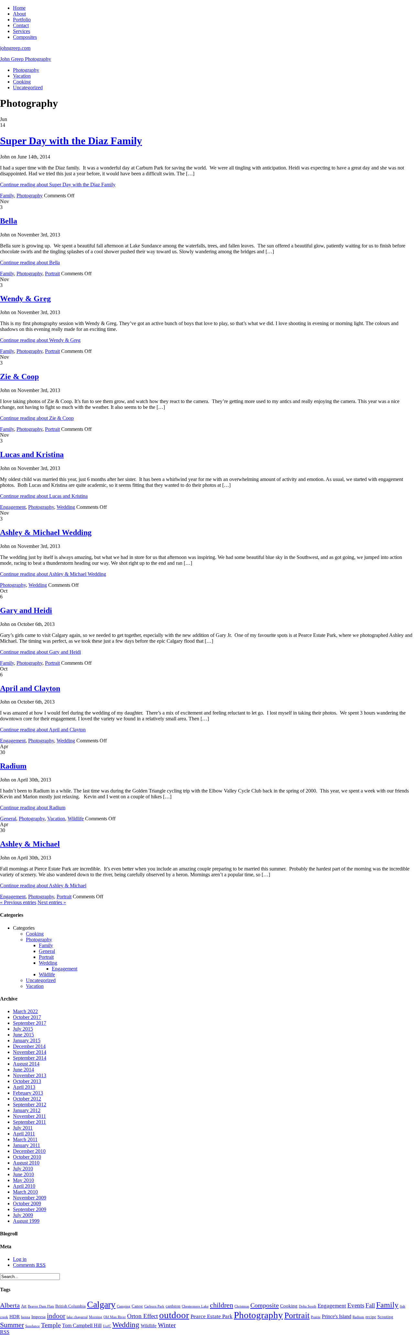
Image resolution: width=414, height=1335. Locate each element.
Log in (20, 1259)
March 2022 (25, 1011)
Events (355, 1305)
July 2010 (23, 1168)
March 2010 (25, 1192)
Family (7, 195)
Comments (29, 1265)
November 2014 (29, 1052)
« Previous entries (18, 902)
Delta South (307, 1306)
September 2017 (29, 1023)
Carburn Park (154, 1306)
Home (19, 8)
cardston (173, 1306)
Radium (13, 766)
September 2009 (29, 1209)
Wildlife (76, 818)
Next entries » (52, 902)
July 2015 (23, 1029)
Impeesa (38, 1316)
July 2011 (23, 1128)
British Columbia (70, 1306)
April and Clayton (30, 688)
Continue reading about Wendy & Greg (40, 340)
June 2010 (23, 1174)
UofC (107, 1326)
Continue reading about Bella (30, 262)
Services (21, 31)
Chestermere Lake (195, 1306)
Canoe (137, 1306)
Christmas (241, 1306)
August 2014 (26, 1064)
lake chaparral (77, 1317)
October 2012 (27, 1098)
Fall (370, 1305)
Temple (51, 1325)
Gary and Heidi (26, 610)
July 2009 (23, 1215)
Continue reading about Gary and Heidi (40, 652)
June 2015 (23, 1034)
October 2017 (27, 1017)
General (8, 818)
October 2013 (27, 1081)
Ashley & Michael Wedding (46, 532)
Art (24, 1306)
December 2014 (29, 1046)
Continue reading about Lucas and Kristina (44, 496)
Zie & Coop (19, 376)
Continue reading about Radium (32, 807)
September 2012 (29, 1104)
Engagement (13, 507)
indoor (56, 1316)
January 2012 (26, 1110)
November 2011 (29, 1116)
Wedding (66, 507)
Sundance (32, 1326)
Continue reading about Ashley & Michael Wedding (53, 574)
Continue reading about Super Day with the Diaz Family (57, 184)
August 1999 (26, 1221)
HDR (14, 1316)
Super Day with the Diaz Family (71, 141)
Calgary (101, 1304)
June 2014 (23, 1069)
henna (25, 1317)
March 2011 (25, 1139)
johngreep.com (15, 48)
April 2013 (24, 1087)
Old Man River (115, 1317)
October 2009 (27, 1203)
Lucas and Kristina (32, 454)
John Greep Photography (25, 59)
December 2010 (29, 1151)
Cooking (22, 81)
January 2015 (26, 1040)
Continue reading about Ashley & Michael (43, 885)
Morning (95, 1317)
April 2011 (24, 1133)
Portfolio (22, 19)
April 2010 (24, 1186)
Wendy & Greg (25, 298)
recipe (370, 1316)
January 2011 (26, 1145)
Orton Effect (142, 1316)
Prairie (316, 1317)
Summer (12, 1325)
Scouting (385, 1316)
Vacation (22, 76)
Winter (167, 1325)
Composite (264, 1305)
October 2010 (27, 1157)
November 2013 (29, 1075)
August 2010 (26, 1162)
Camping (123, 1306)
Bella (8, 221)
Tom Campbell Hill (82, 1325)
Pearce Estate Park (212, 1316)
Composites (25, 37)
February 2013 (28, 1093)
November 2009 (29, 1197)
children (221, 1305)
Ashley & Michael (30, 844)
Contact (21, 25)
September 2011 (29, 1122)
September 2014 (29, 1058)
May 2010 (23, 1180)
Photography (26, 70)
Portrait (52, 273)
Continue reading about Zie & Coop (37, 418)
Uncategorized (28, 87)
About (19, 13)
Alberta (10, 1305)
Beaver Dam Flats (41, 1306)
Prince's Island (336, 1316)
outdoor (174, 1315)
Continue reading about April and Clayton (43, 729)
